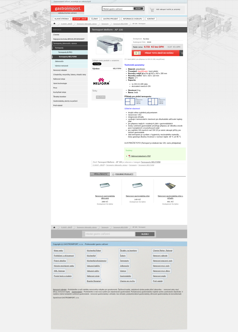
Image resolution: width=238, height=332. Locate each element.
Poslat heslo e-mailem (63, 276)
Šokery (123, 256)
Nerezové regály (159, 276)
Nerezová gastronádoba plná (138, 196)
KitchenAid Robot (94, 251)
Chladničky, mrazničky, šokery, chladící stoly (69, 75)
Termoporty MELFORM (150, 162)
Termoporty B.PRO (65, 52)
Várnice (123, 271)
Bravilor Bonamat (94, 281)
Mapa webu (58, 251)
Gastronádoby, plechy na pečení (65, 101)
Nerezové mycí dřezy (161, 271)
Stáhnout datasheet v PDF (141, 156)
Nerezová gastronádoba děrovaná (105, 197)
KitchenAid (91, 256)
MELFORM (101, 97)
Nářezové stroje (59, 79)
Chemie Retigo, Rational (162, 251)
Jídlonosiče (59, 61)
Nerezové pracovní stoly (162, 261)
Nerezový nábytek (60, 70)
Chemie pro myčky (127, 281)
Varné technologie (60, 83)
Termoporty (59, 48)
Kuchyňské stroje (59, 92)
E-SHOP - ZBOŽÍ (80, 19)
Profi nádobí (57, 105)
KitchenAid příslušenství (96, 261)
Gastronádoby (125, 276)
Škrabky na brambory (128, 251)
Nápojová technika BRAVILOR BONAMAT (68, 39)
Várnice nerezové (61, 66)
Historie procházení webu (64, 266)
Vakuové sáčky (93, 271)
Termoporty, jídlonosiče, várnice (65, 43)
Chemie (56, 35)
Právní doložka (60, 261)
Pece (55, 88)
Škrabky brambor (59, 97)
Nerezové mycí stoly (161, 266)
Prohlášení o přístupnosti (64, 256)
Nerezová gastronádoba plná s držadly (170, 197)
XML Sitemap (59, 271)
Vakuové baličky (93, 266)
